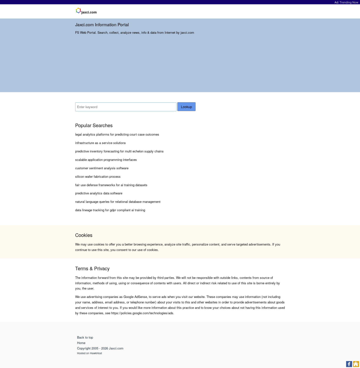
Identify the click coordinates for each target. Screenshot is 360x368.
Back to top (85, 337)
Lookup (186, 106)
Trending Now (349, 2)
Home (81, 342)
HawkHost (96, 353)
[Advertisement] (180, 66)
